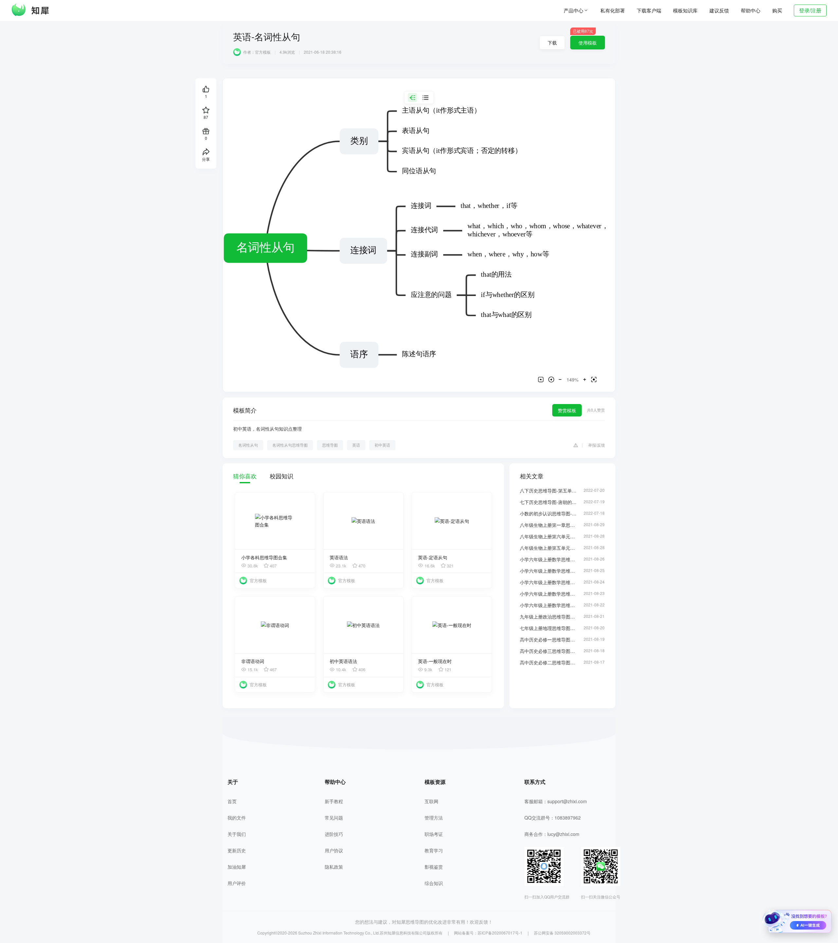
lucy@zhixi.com (563, 834)
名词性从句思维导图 (290, 445)
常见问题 (334, 817)
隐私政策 (334, 866)
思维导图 (330, 445)
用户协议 (334, 850)
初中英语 (382, 445)
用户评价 (237, 883)
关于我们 (237, 834)
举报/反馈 (596, 445)
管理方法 (434, 817)
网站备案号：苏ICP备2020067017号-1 (488, 932)
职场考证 (434, 834)
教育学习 (434, 850)
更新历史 (237, 850)
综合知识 (434, 883)
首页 (232, 801)
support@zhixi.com (567, 801)
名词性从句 (248, 445)
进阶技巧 (334, 834)
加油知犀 (237, 866)
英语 (356, 445)
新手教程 (334, 801)
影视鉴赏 (434, 866)
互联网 (431, 801)
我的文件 (237, 817)
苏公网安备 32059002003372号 (562, 932)
